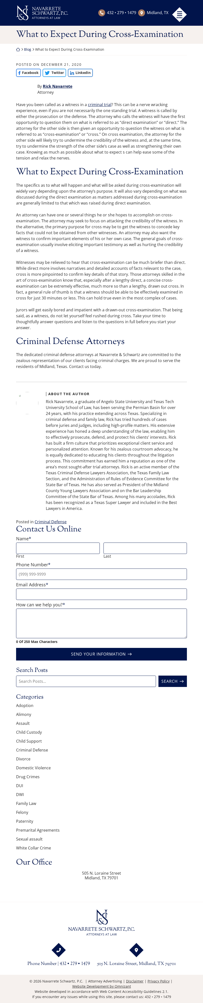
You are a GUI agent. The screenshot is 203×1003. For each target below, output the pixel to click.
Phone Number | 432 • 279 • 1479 (58, 964)
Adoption (24, 705)
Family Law (26, 803)
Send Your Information (98, 654)
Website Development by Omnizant (101, 986)
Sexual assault (29, 839)
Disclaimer (135, 981)
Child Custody (29, 732)
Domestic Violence (33, 768)
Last (107, 556)
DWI (20, 794)
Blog (27, 49)
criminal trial (99, 104)
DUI (19, 785)
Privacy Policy (159, 981)
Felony (22, 812)
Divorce (23, 759)
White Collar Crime (33, 848)
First (20, 556)
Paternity (24, 821)
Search (169, 681)
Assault (23, 723)
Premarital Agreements (38, 830)
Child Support (29, 741)
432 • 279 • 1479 (121, 12)
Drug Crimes (28, 776)
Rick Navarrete (57, 86)
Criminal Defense (51, 521)
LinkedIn (79, 72)
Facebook (27, 72)
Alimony (23, 714)
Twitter (53, 72)
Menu (179, 17)
